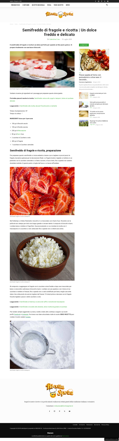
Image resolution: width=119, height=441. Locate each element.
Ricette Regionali (38, 5)
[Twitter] (104, 1)
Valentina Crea (54, 39)
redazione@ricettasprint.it (63, 406)
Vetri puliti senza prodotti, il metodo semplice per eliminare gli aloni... (99, 104)
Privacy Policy (105, 425)
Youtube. (28, 317)
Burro (19, 134)
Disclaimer (97, 425)
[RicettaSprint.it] (59, 14)
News (68, 5)
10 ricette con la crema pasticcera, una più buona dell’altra (97, 113)
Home (11, 24)
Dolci (16, 24)
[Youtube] (107, 1)
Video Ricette (58, 5)
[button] (107, 5)
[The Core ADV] (50, 434)
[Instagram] (98, 1)
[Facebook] (95, 1)
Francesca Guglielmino (85, 82)
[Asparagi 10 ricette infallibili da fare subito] (83, 123)
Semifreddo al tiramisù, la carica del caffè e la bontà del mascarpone (42, 302)
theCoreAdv (65, 436)
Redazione (89, 425)
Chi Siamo (82, 425)
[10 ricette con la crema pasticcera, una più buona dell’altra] (83, 114)
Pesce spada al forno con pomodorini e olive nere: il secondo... (90, 77)
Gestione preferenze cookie (111, 439)
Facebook (17, 314)
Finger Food (15, 5)
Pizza (49, 5)
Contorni (25, 5)
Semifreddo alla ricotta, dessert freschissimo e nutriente (38, 106)
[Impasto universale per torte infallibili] (83, 95)
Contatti (75, 425)
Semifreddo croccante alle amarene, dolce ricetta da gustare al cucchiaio (43, 307)
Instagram (25, 314)
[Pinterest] (101, 1)
